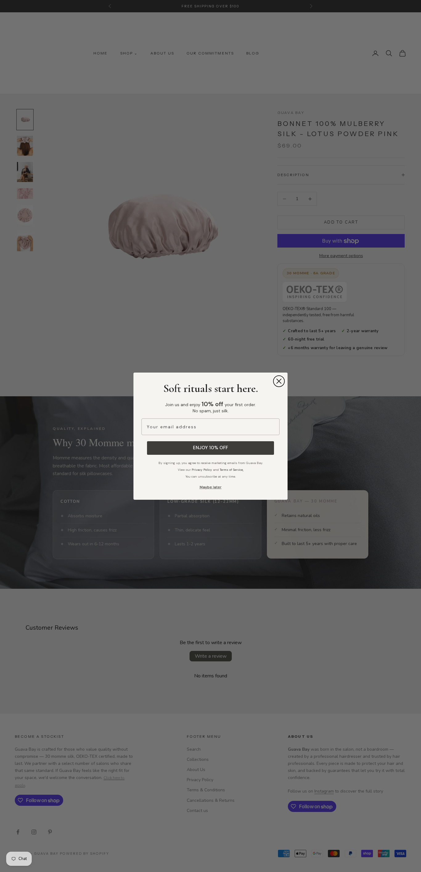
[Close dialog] (278, 381)
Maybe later (211, 487)
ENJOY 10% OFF (210, 448)
